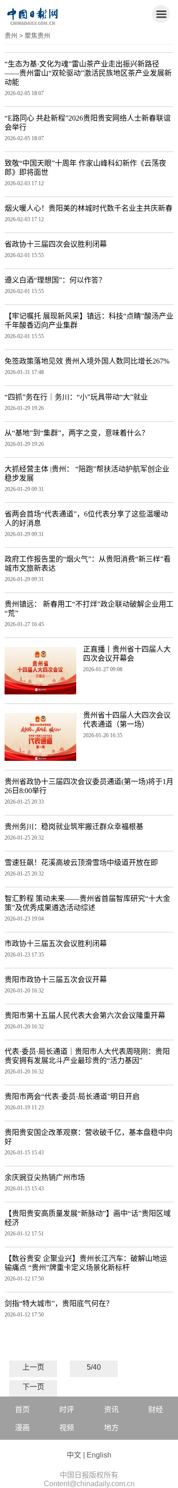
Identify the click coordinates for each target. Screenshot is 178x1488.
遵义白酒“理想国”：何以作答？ (55, 280)
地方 (111, 1428)
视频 (66, 1428)
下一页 (33, 1387)
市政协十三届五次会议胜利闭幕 (56, 943)
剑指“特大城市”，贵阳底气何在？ (59, 1303)
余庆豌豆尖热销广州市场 (45, 1177)
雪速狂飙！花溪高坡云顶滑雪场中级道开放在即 (81, 862)
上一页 (33, 1367)
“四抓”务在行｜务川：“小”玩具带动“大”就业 (76, 397)
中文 (74, 1455)
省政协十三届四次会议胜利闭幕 (56, 244)
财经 (155, 1409)
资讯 (111, 1409)
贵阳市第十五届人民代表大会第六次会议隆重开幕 (85, 1015)
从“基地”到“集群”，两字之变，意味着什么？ (77, 433)
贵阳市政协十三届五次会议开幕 (56, 979)
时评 (66, 1409)
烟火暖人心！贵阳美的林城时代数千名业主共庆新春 (89, 208)
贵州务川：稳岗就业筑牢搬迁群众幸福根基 (74, 826)
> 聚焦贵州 (34, 35)
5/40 (94, 1367)
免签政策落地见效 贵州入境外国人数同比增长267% (87, 361)
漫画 (22, 1428)
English (99, 1455)
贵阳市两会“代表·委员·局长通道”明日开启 (72, 1096)
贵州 (11, 35)
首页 (22, 1409)
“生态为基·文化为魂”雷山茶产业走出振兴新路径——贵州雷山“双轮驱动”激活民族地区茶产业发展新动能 (88, 73)
